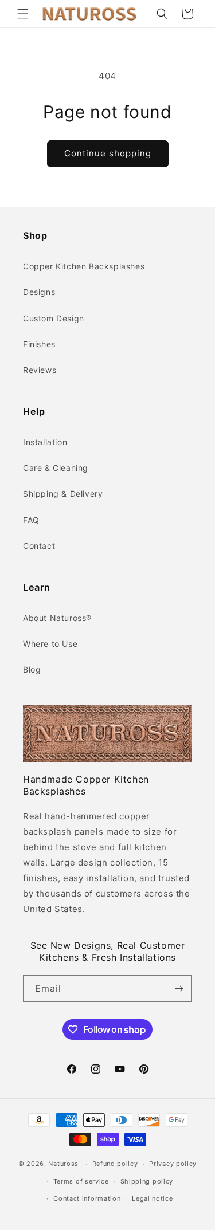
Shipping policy (147, 1181)
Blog (32, 669)
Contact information (86, 1198)
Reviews (39, 370)
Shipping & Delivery (63, 493)
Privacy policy (173, 1164)
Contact (39, 546)
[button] (23, 13)
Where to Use (50, 644)
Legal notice (152, 1198)
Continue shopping (107, 153)
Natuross (63, 1164)
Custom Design (53, 318)
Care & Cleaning (55, 468)
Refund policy (115, 1164)
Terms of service (81, 1181)
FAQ (31, 520)
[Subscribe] (178, 988)
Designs (39, 292)
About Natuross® (57, 618)
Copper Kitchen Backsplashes (83, 266)
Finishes (39, 344)
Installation (45, 442)
